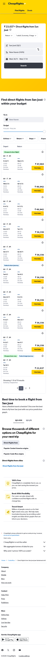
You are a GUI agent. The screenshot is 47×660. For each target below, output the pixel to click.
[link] (8, 650)
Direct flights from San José (13, 466)
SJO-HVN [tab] (18, 420)
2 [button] (25, 388)
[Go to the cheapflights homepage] (17, 4)
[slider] (44, 131)
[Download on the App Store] (22, 639)
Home (3, 560)
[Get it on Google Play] (7, 639)
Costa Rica (11, 560)
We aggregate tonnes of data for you (18, 546)
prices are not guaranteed (11, 535)
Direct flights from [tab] (11, 443)
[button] (4, 3)
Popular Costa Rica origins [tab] (14, 454)
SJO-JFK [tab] (29, 420)
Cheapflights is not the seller (15, 542)
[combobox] (26, 119)
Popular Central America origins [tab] (16, 448)
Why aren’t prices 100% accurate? (17, 551)
